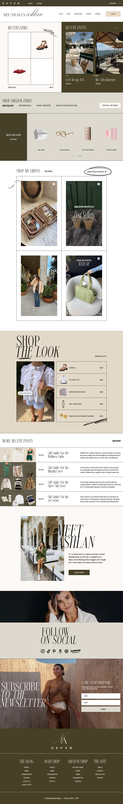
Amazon (78, 761)
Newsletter (100, 774)
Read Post (68, 83)
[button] (116, 28)
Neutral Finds (78, 767)
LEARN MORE (79, 572)
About (30, 3)
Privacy (100, 778)
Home (27, 771)
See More (48, 171)
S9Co (72, 798)
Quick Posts (26, 785)
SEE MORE (13, 139)
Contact (39, 3)
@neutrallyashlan (95, 171)
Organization (26, 774)
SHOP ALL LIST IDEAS (110, 105)
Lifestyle (26, 781)
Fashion (27, 778)
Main (52, 761)
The (26, 761)
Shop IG (52, 781)
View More (116, 440)
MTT (77, 798)
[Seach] (120, 3)
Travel (26, 767)
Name (86, 696)
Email (86, 703)
